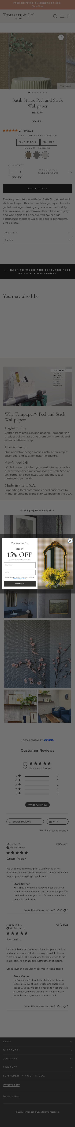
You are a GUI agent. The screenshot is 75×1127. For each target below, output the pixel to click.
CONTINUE (19, 584)
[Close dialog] (70, 540)
